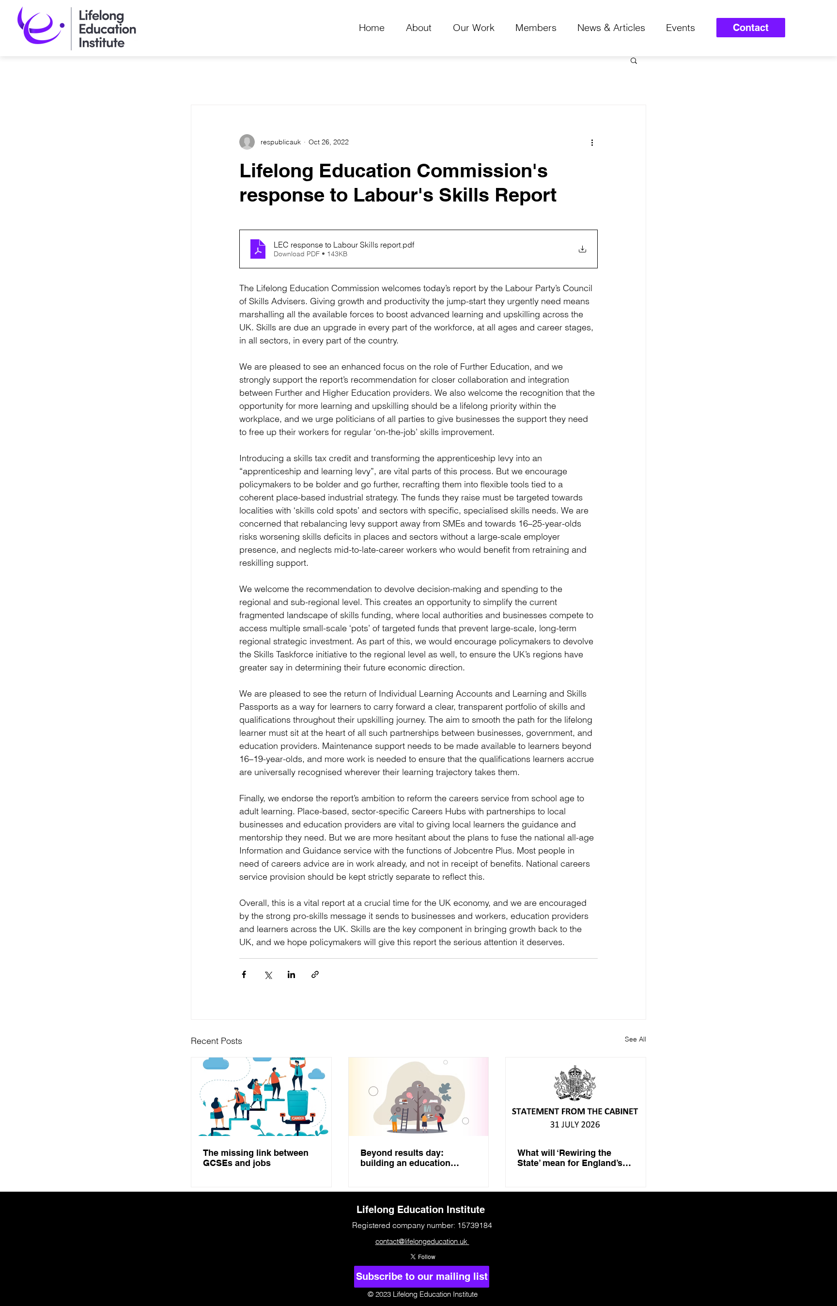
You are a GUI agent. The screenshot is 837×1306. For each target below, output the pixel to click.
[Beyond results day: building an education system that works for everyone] (419, 1096)
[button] (633, 60)
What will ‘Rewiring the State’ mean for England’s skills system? (569, 1158)
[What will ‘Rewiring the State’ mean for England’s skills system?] (576, 1096)
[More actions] (592, 142)
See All (635, 1039)
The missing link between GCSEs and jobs (256, 1158)
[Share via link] (315, 974)
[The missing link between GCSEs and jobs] (261, 1096)
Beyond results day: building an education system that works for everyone (405, 1158)
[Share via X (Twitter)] (267, 974)
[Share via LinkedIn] (291, 974)
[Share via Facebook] (243, 974)
